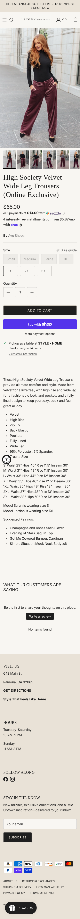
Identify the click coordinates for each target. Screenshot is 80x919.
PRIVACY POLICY (14, 892)
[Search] (13, 20)
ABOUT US (10, 881)
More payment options (40, 333)
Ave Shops (16, 235)
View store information (23, 353)
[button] (40, 213)
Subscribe (17, 837)
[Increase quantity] (32, 292)
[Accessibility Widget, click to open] (6, 459)
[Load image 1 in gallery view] (40, 88)
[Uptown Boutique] (35, 20)
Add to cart (39, 310)
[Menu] (4, 20)
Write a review (40, 616)
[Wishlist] (64, 20)
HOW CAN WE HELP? (50, 887)
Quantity (10, 283)
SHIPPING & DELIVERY (17, 887)
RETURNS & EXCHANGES (38, 881)
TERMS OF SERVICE (42, 892)
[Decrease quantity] (8, 292)
